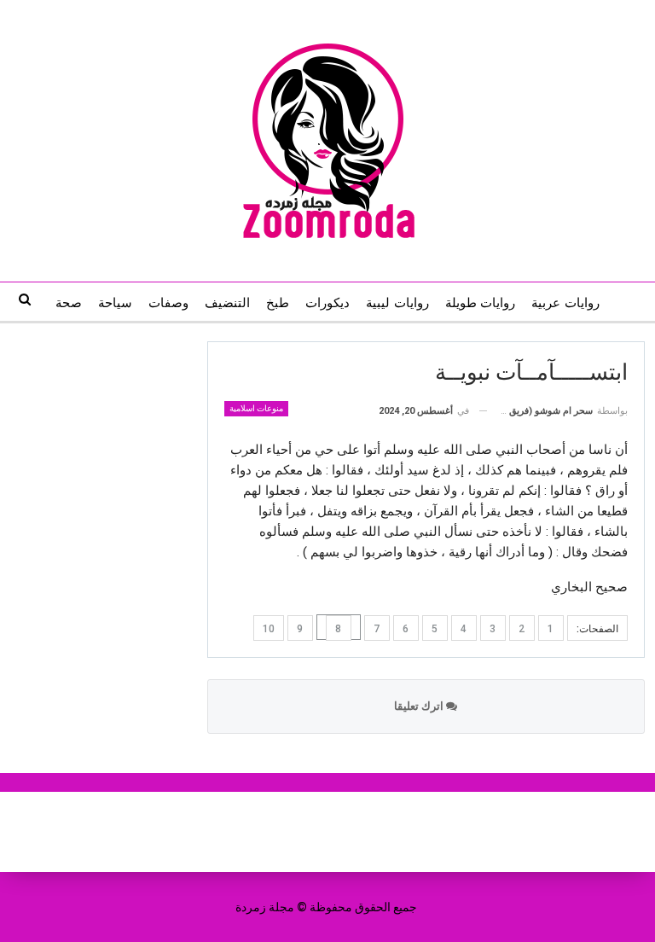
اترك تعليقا (420, 706)
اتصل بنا (377, 832)
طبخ (277, 303)
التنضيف (227, 303)
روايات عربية (565, 303)
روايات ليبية (397, 303)
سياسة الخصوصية (283, 832)
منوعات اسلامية (256, 408)
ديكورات (327, 303)
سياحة (115, 303)
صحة (68, 303)
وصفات (168, 303)
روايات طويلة (480, 303)
